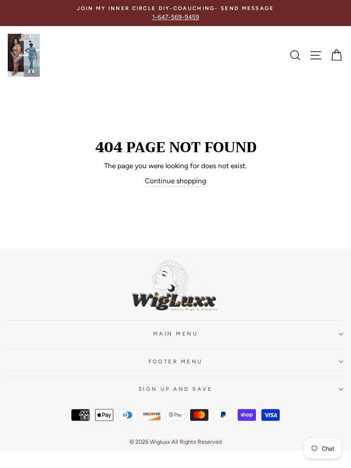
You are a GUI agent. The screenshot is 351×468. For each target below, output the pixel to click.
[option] (175, 13)
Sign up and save (175, 389)
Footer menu (176, 361)
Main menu (175, 333)
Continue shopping (175, 180)
